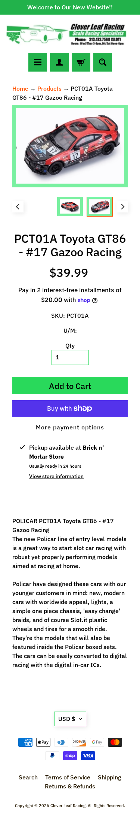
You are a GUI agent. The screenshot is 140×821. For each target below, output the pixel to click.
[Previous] (18, 206)
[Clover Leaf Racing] (70, 34)
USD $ (66, 718)
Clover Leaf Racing (67, 805)
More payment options (70, 427)
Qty (70, 345)
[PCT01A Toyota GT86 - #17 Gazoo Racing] (100, 206)
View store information (56, 476)
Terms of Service (67, 777)
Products (49, 88)
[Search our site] (102, 62)
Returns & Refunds (70, 786)
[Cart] (81, 62)
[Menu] (37, 62)
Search (28, 777)
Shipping (109, 777)
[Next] (122, 206)
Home (20, 88)
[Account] (59, 62)
